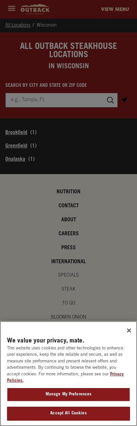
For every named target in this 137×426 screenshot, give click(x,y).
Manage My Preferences (69, 394)
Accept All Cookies (68, 413)
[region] (68, 373)
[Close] (129, 330)
